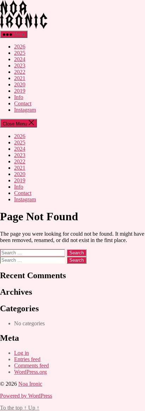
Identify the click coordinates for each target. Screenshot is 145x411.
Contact (22, 103)
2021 (19, 78)
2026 (19, 47)
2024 (19, 59)
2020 (19, 84)
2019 (19, 91)
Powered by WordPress (26, 396)
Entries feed (27, 359)
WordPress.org (30, 372)
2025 (19, 53)
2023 (19, 65)
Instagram (25, 110)
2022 (19, 72)
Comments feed (31, 365)
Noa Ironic (30, 384)
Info (18, 97)
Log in (21, 353)
